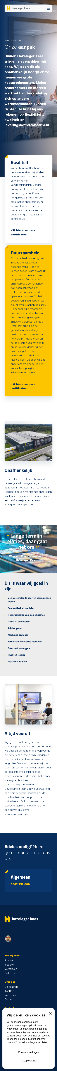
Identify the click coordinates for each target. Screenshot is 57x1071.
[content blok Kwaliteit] (28, 198)
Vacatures (10, 995)
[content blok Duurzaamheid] (28, 321)
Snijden (9, 960)
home (7, 40)
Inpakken (10, 964)
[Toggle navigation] (48, 8)
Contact (9, 999)
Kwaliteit (9, 991)
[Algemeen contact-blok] (28, 881)
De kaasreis (11, 987)
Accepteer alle (28, 1060)
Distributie (10, 973)
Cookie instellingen (28, 1052)
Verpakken (11, 969)
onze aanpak (16, 40)
